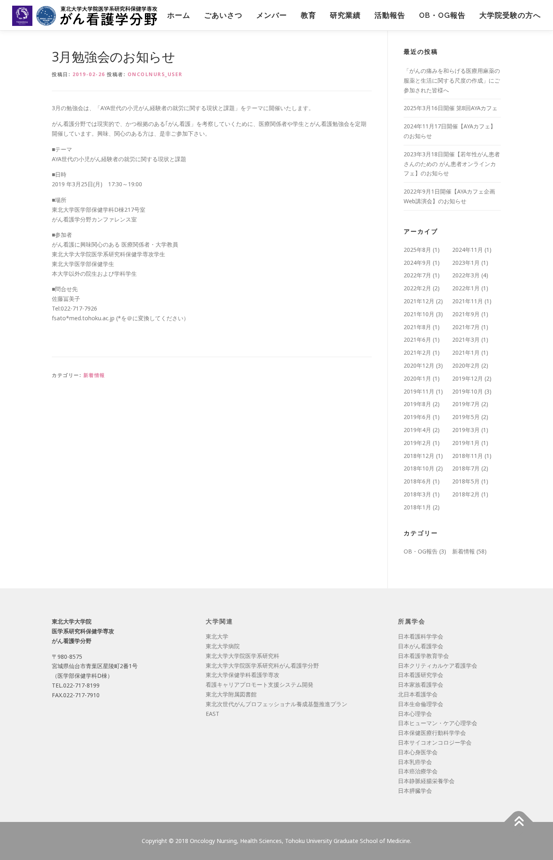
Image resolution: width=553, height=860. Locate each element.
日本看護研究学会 (420, 675)
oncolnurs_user (155, 74)
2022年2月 (417, 288)
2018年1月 (417, 507)
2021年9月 (466, 314)
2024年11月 (467, 249)
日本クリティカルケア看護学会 (437, 665)
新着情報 (94, 375)
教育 (308, 15)
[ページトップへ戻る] (518, 821)
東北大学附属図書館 (231, 694)
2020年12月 (419, 365)
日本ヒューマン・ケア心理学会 (437, 723)
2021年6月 (417, 339)
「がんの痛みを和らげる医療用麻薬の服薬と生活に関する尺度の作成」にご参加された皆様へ (452, 80)
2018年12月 (419, 456)
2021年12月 (419, 301)
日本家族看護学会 (420, 684)
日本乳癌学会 (415, 762)
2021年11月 (467, 301)
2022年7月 (417, 275)
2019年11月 (419, 391)
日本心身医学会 (418, 752)
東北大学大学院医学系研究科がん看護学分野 (262, 665)
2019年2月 (417, 443)
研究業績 (345, 15)
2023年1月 (466, 262)
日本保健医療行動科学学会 (432, 733)
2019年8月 (417, 404)
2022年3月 (466, 275)
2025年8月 (417, 249)
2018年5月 (466, 481)
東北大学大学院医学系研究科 (242, 656)
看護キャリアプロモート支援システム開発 (259, 684)
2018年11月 (467, 456)
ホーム (178, 15)
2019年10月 (467, 391)
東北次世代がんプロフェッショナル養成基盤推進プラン (276, 704)
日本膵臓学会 (415, 790)
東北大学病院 (223, 646)
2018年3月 (417, 494)
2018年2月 (466, 494)
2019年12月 (467, 378)
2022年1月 (466, 288)
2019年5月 (466, 417)
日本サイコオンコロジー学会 (435, 742)
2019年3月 (466, 430)
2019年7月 (466, 404)
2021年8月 (417, 327)
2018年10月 (419, 468)
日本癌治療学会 (418, 771)
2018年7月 (466, 468)
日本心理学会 (415, 713)
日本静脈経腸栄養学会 (426, 781)
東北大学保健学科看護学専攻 (242, 675)
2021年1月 (466, 352)
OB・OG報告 (442, 15)
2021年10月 (419, 314)
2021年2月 (417, 352)
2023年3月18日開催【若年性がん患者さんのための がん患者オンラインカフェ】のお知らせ (452, 163)
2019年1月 (466, 443)
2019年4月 (417, 430)
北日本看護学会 (418, 694)
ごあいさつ (223, 15)
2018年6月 (417, 481)
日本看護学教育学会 (423, 656)
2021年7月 (466, 327)
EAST (212, 713)
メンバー (271, 15)
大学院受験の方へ (510, 15)
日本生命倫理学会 (420, 704)
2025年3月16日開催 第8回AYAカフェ (451, 108)
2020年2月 (466, 365)
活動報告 (389, 15)
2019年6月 (417, 417)
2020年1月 (417, 378)
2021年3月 (466, 339)
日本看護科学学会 (420, 636)
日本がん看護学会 (420, 646)
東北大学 (217, 636)
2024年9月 (417, 262)
